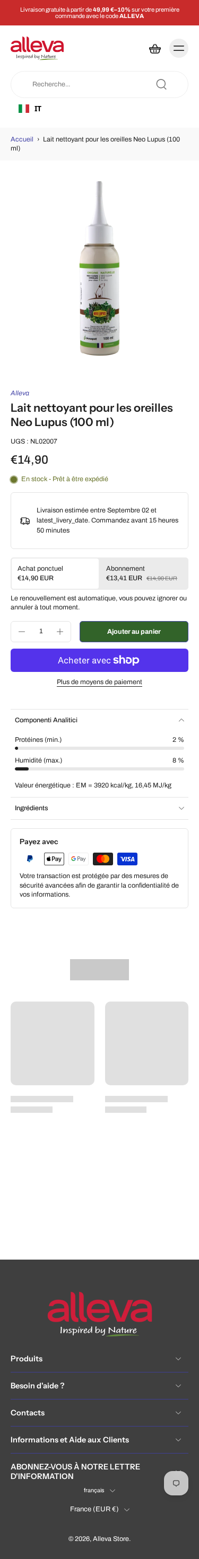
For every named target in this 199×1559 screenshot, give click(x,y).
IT (37, 108)
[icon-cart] (154, 48)
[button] (134, 632)
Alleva (20, 393)
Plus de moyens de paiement (99, 682)
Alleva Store (111, 1539)
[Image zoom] (99, 268)
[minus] (21, 631)
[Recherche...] (161, 84)
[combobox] (54, 108)
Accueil (22, 139)
